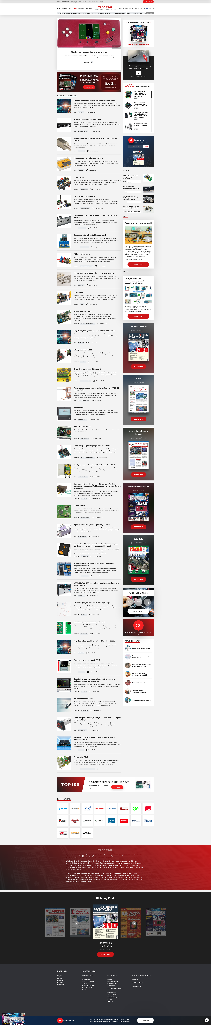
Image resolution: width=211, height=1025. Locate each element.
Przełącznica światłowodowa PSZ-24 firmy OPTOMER (94, 465)
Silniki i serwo (82, 536)
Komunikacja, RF (82, 131)
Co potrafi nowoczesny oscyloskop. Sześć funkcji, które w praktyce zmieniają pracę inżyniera (95, 680)
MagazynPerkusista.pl (113, 983)
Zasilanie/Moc (85, 247)
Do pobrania (141, 8)
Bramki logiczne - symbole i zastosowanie (131, 187)
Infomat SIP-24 (79, 408)
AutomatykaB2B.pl (112, 995)
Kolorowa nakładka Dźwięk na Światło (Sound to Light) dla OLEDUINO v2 (140, 94)
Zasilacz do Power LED (82, 427)
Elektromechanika (120, 13)
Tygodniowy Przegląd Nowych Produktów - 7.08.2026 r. (94, 641)
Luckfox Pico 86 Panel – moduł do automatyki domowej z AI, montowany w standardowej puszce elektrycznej (96, 545)
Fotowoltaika (141, 13)
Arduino (80, 13)
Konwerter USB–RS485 (83, 311)
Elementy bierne (131, 13)
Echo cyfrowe (79, 177)
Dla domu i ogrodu (86, 381)
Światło (83, 361)
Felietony (81, 112)
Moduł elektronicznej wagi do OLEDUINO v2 (141, 124)
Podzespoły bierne (83, 400)
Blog (58, 8)
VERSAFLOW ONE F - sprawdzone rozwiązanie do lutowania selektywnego (96, 584)
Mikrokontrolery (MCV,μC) (133, 181)
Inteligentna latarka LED (83, 350)
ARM (84, 13)
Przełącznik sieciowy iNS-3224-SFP (87, 119)
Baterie (102, 13)
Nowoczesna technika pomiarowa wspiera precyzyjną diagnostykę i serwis (94, 564)
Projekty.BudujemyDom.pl (89, 981)
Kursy (70, 8)
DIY (113, 13)
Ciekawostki (81, 228)
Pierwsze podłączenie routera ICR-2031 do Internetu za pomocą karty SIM (94, 738)
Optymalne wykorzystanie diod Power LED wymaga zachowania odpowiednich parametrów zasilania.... (97, 430)
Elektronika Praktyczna (113, 997)
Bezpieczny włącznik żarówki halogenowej (90, 235)
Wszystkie (150, 13)
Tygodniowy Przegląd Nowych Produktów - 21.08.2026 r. (95, 100)
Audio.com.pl (110, 979)
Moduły (136, 98)
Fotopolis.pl (134, 979)
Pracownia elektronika (87, 323)
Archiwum (134, 8)
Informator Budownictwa (88, 985)
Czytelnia (81, 8)
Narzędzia (81, 170)
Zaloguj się (149, 1)
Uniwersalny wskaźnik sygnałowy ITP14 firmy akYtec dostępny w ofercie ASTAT (97, 719)
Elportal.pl (109, 999)
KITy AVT (59, 976)
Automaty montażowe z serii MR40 (87, 660)
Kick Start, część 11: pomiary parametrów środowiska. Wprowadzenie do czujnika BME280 (89, 54)
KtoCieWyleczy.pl (136, 986)
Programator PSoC (81, 757)
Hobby (82, 304)
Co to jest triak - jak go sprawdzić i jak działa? (131, 207)
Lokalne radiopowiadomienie (84, 196)
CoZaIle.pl (84, 983)
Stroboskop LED (80, 292)
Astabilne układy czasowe (83, 699)
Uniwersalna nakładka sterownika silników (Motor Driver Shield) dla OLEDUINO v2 (141, 115)
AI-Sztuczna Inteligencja (69, 13)
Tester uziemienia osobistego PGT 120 (88, 158)
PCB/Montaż (81, 151)
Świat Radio (110, 1001)
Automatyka (95, 13)
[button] (114, 47)
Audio (88, 13)
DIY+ (75, 8)
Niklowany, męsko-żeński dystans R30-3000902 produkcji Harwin (95, 140)
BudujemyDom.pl (86, 979)
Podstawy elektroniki (91, 67)
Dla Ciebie (89, 8)
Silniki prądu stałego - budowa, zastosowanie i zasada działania (131, 197)
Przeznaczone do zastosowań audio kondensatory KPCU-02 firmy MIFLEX (96, 389)
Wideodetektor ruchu (82, 254)
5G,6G (59, 13)
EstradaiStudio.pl (111, 985)
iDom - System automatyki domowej (87, 369)
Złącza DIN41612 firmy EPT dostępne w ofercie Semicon (95, 273)
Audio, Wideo (84, 189)
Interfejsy (81, 285)
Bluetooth (108, 13)
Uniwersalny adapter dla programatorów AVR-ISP (92, 446)
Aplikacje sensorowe (87, 266)
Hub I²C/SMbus (79, 506)
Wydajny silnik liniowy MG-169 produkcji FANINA (92, 525)
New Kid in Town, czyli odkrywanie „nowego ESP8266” (130, 176)
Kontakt (59, 978)
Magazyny (128, 8)
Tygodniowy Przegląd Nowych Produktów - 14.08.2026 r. (95, 331)
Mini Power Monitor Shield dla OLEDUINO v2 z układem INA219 (140, 104)
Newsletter (121, 8)
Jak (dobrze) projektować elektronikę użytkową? (92, 603)
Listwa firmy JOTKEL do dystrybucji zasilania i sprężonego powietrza (95, 216)
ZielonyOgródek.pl (87, 987)
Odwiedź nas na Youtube (138, 76)
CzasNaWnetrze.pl (87, 990)
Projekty (64, 8)
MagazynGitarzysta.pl (112, 981)
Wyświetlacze (82, 419)
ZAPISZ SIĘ (145, 1020)
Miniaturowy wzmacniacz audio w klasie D (89, 622)
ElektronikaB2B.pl (111, 992)
